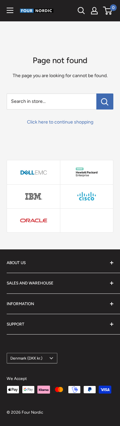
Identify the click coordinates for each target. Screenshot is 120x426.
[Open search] (81, 10)
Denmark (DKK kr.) (26, 358)
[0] (108, 11)
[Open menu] (10, 10)
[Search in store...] (104, 101)
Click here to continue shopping (60, 122)
